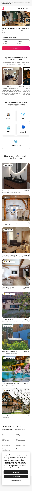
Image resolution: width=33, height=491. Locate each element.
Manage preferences (15, 480)
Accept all (16, 472)
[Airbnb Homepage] (3, 8)
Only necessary (16, 476)
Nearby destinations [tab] (7, 429)
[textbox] (9, 43)
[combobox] (16, 38)
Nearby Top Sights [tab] (20, 429)
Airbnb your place (23, 8)
